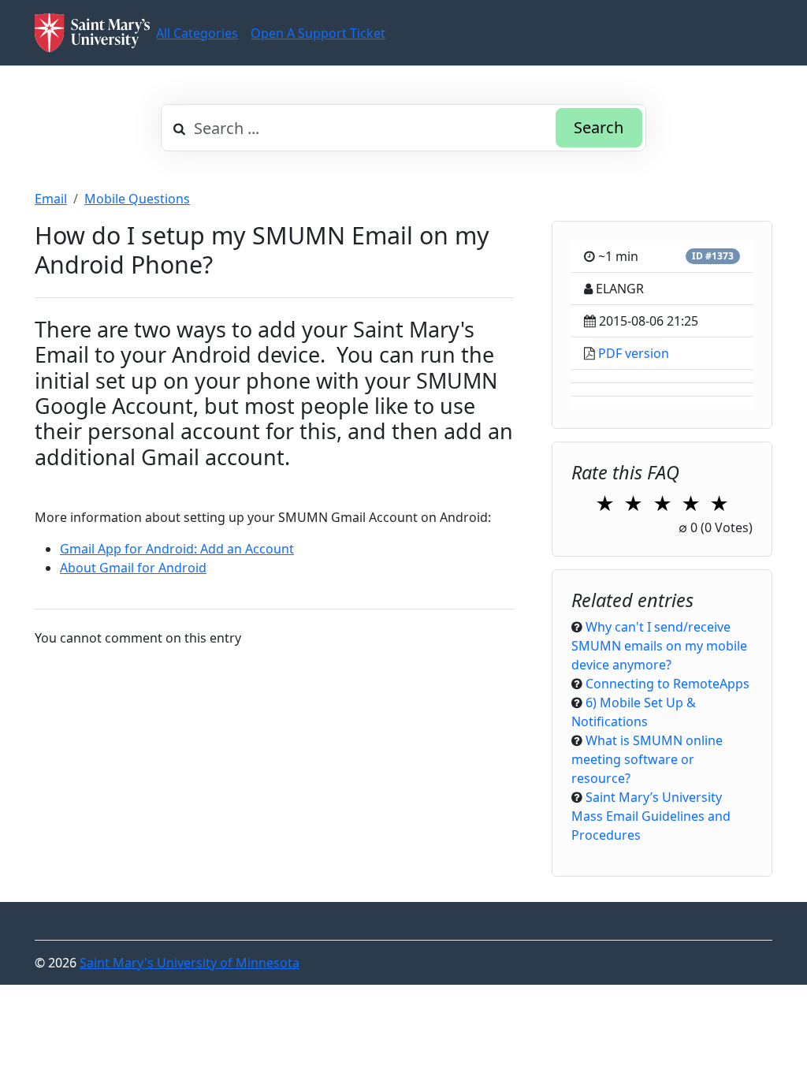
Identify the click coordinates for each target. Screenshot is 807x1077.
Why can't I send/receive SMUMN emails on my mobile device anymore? (659, 645)
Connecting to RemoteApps (667, 683)
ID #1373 (713, 256)
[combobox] (403, 127)
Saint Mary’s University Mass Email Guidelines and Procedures (651, 816)
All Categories (197, 33)
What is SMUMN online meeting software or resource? (647, 759)
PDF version (633, 353)
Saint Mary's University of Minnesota (189, 962)
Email (51, 198)
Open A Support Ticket (318, 33)
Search (598, 127)
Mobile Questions (137, 198)
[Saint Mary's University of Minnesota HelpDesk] (92, 33)
